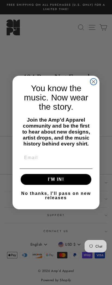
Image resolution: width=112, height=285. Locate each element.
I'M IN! (56, 179)
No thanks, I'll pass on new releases (56, 195)
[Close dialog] (93, 81)
